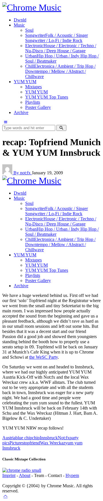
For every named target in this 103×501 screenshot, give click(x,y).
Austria (8, 437)
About (24, 475)
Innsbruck (49, 437)
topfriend (32, 442)
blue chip (23, 437)
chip (36, 437)
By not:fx (22, 172)
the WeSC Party (43, 357)
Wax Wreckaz (52, 442)
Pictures (16, 442)
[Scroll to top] (5, 496)
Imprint (8, 475)
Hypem (72, 475)
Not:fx (64, 437)
